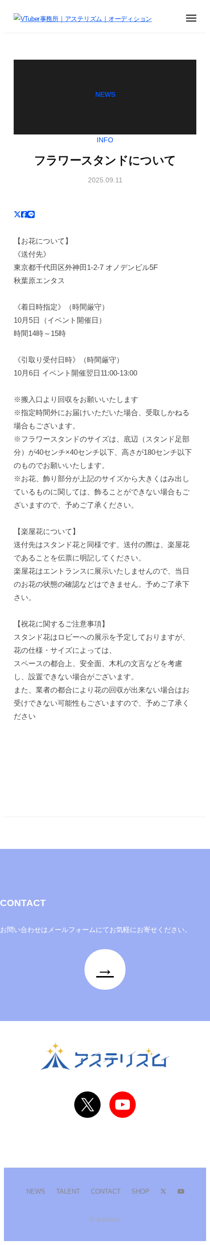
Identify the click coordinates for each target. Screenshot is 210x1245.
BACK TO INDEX (53, 774)
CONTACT (106, 1191)
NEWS (35, 1191)
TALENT (68, 1191)
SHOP (140, 1191)
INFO (105, 140)
